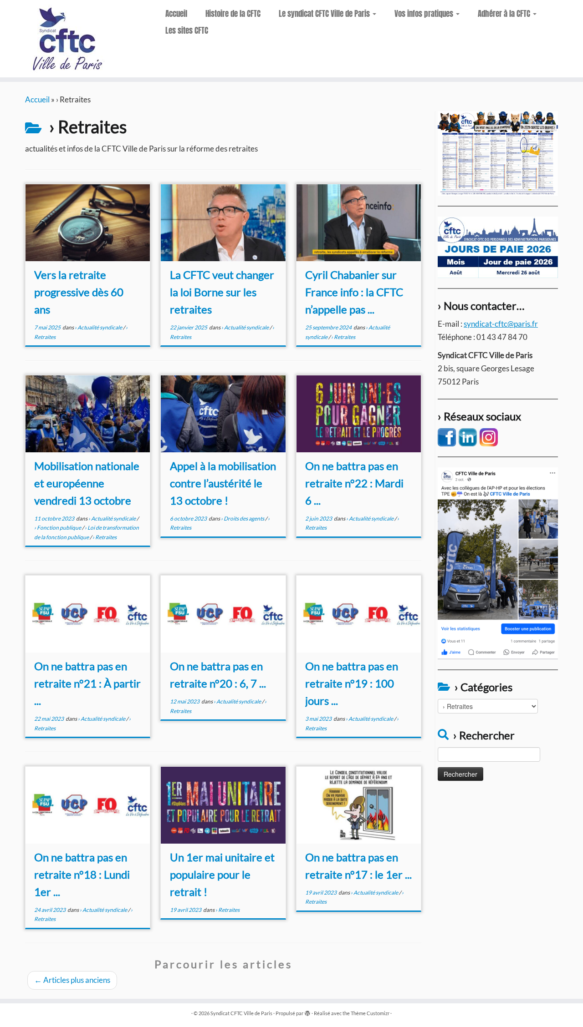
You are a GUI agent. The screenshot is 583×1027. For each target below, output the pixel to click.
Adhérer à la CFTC (505, 14)
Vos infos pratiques (424, 14)
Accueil (176, 14)
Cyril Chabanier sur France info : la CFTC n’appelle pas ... (354, 292)
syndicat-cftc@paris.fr (501, 324)
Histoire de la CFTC (233, 14)
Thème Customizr (370, 1013)
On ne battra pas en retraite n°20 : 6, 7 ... (218, 674)
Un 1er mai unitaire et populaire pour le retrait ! (222, 874)
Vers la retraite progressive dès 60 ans (78, 292)
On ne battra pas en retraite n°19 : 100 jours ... (351, 683)
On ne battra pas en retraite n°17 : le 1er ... (358, 865)
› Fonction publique (58, 527)
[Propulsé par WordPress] (307, 1011)
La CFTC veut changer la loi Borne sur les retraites (222, 292)
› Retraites (343, 337)
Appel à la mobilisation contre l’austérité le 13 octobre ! (223, 483)
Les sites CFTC (186, 30)
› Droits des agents (243, 518)
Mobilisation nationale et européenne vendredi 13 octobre (86, 483)
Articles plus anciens (72, 980)
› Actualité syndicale (99, 327)
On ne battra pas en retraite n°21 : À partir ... (87, 683)
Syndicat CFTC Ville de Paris (241, 1013)
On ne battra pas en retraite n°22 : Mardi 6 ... (354, 483)
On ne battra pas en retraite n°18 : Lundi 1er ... (82, 874)
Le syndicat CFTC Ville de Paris (325, 14)
